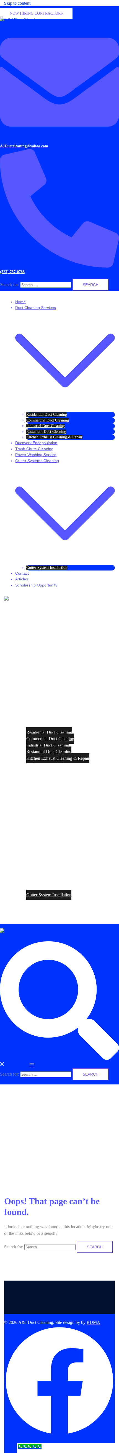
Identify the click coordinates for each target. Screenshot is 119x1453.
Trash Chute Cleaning (34, 449)
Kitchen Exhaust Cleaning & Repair (54, 437)
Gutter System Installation (46, 568)
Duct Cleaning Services (35, 307)
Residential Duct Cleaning (46, 414)
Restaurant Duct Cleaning (46, 432)
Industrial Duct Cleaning (45, 426)
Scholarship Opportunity (36, 585)
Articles (21, 579)
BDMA (93, 1322)
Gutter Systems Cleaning (37, 460)
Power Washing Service (35, 454)
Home (20, 302)
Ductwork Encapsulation (36, 443)
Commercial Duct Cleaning (47, 420)
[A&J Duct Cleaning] (19, 19)
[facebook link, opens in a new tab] (59, 1434)
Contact (22, 573)
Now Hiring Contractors (36, 13)
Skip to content (17, 3)
